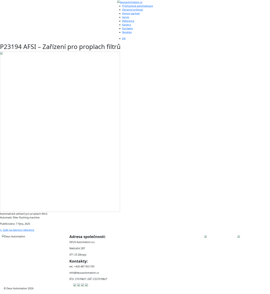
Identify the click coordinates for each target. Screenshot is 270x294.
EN (123, 38)
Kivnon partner (131, 13)
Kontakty (127, 28)
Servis (125, 17)
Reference (128, 21)
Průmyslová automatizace (137, 6)
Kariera (126, 24)
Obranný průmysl (132, 9)
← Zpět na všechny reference (17, 230)
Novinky (127, 32)
